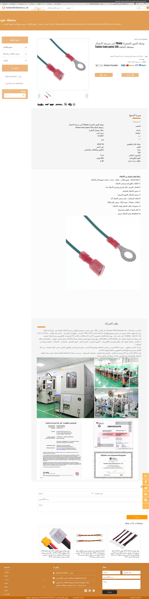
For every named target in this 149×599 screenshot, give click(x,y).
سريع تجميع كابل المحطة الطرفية (14, 24)
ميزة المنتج (135, 115)
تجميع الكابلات (32, 24)
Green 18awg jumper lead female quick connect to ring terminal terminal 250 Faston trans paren (85, 24)
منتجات (40, 24)
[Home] (15, 8)
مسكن (46, 24)
